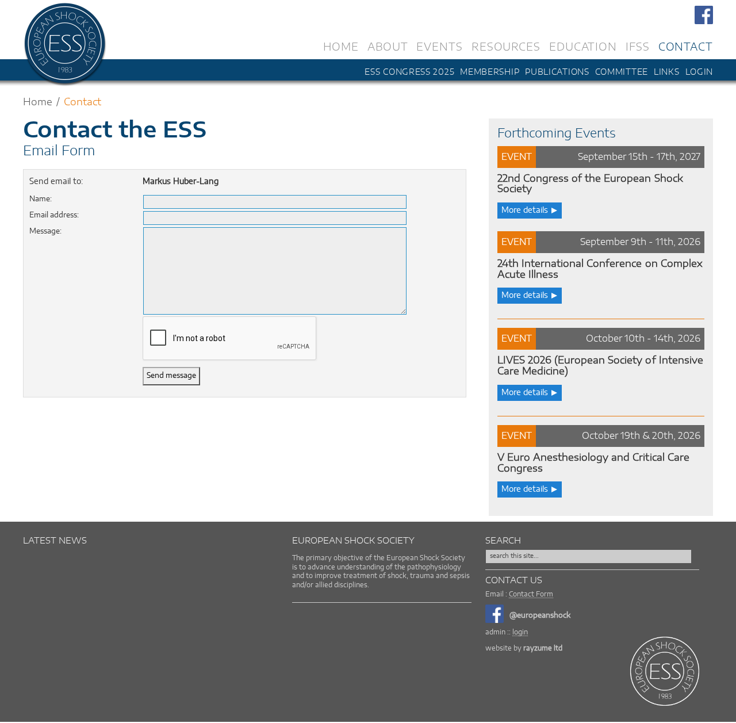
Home (341, 46)
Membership (489, 72)
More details (524, 210)
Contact (685, 46)
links (667, 72)
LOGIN (699, 72)
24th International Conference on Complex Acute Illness (600, 269)
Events (439, 46)
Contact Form (531, 594)
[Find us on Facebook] (704, 13)
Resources (505, 46)
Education (583, 46)
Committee (621, 72)
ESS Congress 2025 (409, 72)
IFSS (638, 46)
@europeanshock (539, 615)
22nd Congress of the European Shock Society (590, 184)
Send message (171, 376)
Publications (557, 72)
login (520, 632)
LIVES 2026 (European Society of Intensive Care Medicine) (600, 365)
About (387, 46)
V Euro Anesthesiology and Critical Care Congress (593, 463)
